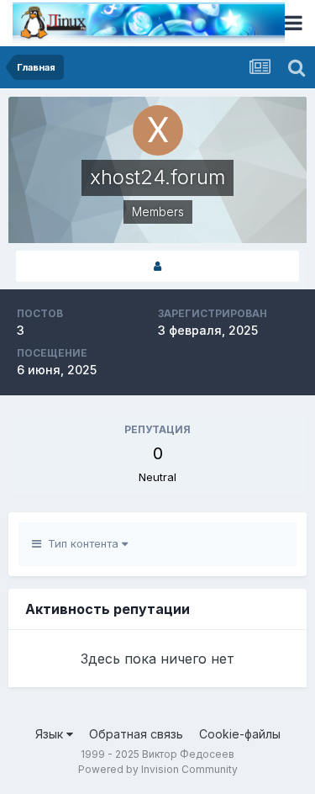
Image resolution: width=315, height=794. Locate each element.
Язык (50, 734)
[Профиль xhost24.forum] (157, 266)
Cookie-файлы (240, 734)
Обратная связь (136, 734)
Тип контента (81, 543)
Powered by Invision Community (158, 769)
